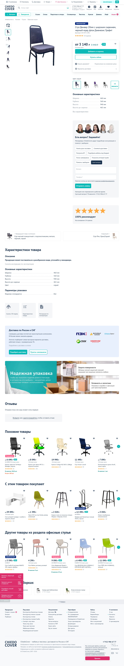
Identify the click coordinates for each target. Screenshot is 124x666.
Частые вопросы (53, 621)
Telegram (89, 9)
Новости (111, 617)
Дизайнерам (107, 2)
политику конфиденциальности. (95, 654)
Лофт (106, 14)
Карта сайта (52, 626)
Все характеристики (80, 112)
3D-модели (71, 631)
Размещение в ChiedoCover (76, 619)
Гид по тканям (52, 628)
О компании (13, 2)
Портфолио (93, 617)
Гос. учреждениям (73, 614)
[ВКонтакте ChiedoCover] (116, 653)
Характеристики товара (28, 314)
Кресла (90, 14)
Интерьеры (93, 619)
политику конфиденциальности (104, 181)
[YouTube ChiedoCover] (112, 653)
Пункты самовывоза (38, 352)
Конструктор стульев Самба (31, 619)
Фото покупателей (96, 621)
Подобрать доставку (18, 352)
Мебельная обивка (28, 628)
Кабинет (100, 9)
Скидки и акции (10, 612)
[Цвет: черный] (86, 85)
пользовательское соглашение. (72, 647)
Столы (45, 14)
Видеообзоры (94, 614)
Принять (97, 658)
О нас (111, 612)
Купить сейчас (95, 57)
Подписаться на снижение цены (106, 64)
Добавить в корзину (96, 51)
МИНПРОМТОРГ (73, 617)
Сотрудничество (73, 612)
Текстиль (82, 14)
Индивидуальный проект (30, 631)
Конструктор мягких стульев (31, 614)
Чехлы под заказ (28, 624)
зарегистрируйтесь (30, 418)
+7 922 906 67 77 (78, 6)
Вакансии (112, 619)
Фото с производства (96, 624)
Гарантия (51, 619)
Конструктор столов (29, 617)
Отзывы (92, 612)
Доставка (37, 2)
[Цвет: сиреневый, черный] (96, 85)
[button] (19, 8)
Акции (114, 14)
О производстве (114, 621)
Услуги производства (74, 621)
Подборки (8, 617)
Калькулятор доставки (55, 614)
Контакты (25, 2)
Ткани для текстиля (29, 626)
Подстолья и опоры (57, 14)
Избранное (108, 9)
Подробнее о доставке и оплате (20, 345)
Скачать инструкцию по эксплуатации (19, 264)
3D (117, 2)
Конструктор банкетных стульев (33, 612)
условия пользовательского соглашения (94, 652)
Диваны (99, 14)
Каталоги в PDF (53, 624)
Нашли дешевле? (83, 64)
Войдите (16, 418)
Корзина (116, 9)
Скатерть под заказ (29, 621)
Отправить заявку (83, 186)
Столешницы (71, 14)
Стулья (37, 14)
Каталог (12, 14)
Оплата (50, 617)
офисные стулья (58, 532)
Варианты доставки (84, 69)
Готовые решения (73, 626)
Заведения (25, 14)
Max (95, 9)
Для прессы (71, 628)
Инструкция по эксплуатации (43, 314)
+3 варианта (115, 85)
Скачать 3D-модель (12, 314)
